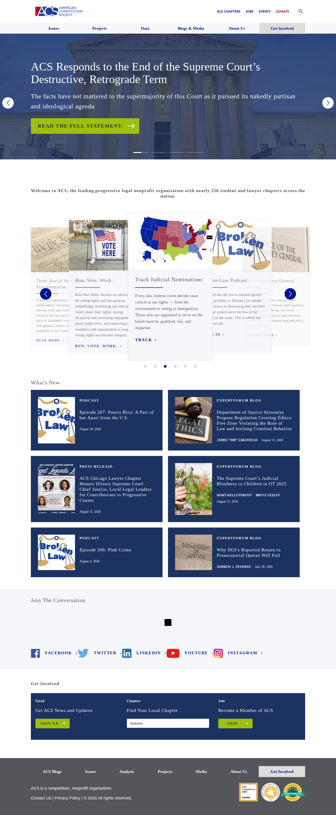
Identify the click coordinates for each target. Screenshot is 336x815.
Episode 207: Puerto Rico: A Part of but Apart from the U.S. (117, 415)
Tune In (211, 334)
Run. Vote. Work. (96, 346)
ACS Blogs (52, 771)
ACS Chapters (228, 11)
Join (249, 11)
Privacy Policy (67, 798)
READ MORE (48, 340)
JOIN (232, 723)
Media (201, 771)
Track (143, 340)
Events (265, 11)
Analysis (126, 771)
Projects (165, 771)
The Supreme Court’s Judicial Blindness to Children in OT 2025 (252, 481)
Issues (90, 771)
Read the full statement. (80, 126)
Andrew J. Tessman (234, 566)
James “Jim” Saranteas (237, 440)
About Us (238, 771)
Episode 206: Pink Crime (105, 549)
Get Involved (282, 771)
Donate (282, 11)
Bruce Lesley (268, 495)
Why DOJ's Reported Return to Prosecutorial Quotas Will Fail (249, 552)
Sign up (50, 723)
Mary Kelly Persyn (234, 495)
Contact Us (41, 798)
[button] (8, 103)
